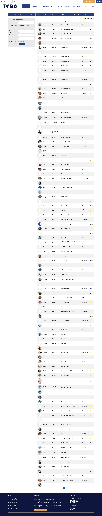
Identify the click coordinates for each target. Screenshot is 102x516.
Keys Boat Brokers (65, 205)
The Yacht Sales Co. (65, 260)
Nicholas (54, 65)
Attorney (84, 93)
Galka (44, 108)
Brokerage (84, 24)
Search (22, 44)
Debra (53, 246)
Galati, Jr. (45, 84)
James (53, 419)
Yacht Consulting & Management (68, 33)
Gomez (44, 325)
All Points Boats (64, 352)
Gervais (44, 219)
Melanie (54, 370)
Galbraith (45, 88)
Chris (53, 112)
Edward (54, 447)
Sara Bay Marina (65, 366)
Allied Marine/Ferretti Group (67, 311)
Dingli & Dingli (64, 93)
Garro (44, 160)
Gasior (44, 173)
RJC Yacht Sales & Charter (67, 29)
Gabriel (54, 343)
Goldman (45, 311)
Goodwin (45, 352)
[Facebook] (1, 1)
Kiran (53, 137)
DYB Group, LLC (65, 214)
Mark (53, 201)
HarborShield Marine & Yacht (67, 160)
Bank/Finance (85, 361)
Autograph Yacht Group (66, 141)
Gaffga (44, 29)
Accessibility (72, 508)
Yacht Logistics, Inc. (65, 320)
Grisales (45, 457)
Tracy (53, 410)
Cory (53, 256)
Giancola (45, 228)
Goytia (44, 375)
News (84, 6)
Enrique (54, 375)
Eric (53, 219)
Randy (53, 325)
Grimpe (44, 447)
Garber (44, 141)
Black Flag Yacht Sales (66, 256)
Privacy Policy (73, 506)
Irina (53, 357)
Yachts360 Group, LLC (66, 42)
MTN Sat (63, 132)
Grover (44, 480)
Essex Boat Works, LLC (66, 38)
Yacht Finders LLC (65, 392)
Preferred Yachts (65, 24)
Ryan (53, 224)
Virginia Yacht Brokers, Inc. (67, 438)
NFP (62, 433)
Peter (53, 274)
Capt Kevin (54, 392)
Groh (44, 466)
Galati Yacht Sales (65, 47)
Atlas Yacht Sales (65, 466)
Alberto (54, 42)
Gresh (44, 433)
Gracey (44, 381)
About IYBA (93, 6)
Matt (53, 164)
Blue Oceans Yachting (66, 117)
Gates (44, 182)
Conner (54, 88)
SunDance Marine (65, 471)
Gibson (44, 237)
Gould (44, 366)
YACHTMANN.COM (65, 169)
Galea (44, 93)
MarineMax (63, 334)
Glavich (44, 284)
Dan (53, 178)
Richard (54, 288)
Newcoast (63, 361)
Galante (44, 42)
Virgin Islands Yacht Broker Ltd (68, 347)
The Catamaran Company (67, 480)
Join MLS (26, 6)
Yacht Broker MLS (47, 6)
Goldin (44, 306)
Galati (44, 47)
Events (67, 6)
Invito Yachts (64, 357)
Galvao (44, 127)
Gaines (44, 38)
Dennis (53, 329)
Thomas (54, 214)
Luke (53, 338)
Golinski (44, 320)
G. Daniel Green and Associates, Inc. (69, 406)
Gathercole (45, 187)
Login (99, 1)
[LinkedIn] (14, 1)
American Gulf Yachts (66, 424)
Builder (83, 297)
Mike (53, 52)
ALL (16, 14)
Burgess (63, 122)
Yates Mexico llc (64, 196)
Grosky (44, 471)
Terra (53, 29)
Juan (53, 146)
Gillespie (45, 256)
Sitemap (71, 509)
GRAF (44, 386)
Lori (53, 242)
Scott (53, 471)
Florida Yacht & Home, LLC (67, 381)
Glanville (45, 279)
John (53, 33)
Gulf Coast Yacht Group (66, 410)
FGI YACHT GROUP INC (66, 484)
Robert (53, 228)
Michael (54, 61)
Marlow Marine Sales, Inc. (67, 219)
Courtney (54, 429)
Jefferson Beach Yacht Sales (67, 269)
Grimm (44, 442)
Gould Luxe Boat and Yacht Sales (68, 370)
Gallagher (45, 112)
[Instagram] (7, 1)
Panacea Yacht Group (66, 224)
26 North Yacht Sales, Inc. (67, 187)
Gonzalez (45, 329)
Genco (44, 205)
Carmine (54, 47)
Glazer (44, 288)
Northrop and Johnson (66, 173)
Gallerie (44, 122)
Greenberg (45, 415)
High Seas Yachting (65, 228)
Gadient (44, 24)
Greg (53, 173)
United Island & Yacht (66, 150)
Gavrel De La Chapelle (46, 196)
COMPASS (76, 6)
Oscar (53, 457)
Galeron (45, 102)
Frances (54, 70)
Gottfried (45, 361)
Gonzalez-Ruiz (46, 347)
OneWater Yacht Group (66, 447)
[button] (40, 510)
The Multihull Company (66, 429)
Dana (53, 127)
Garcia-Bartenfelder (45, 151)
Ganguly (45, 137)
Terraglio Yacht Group (66, 102)
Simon (53, 397)
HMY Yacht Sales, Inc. (66, 237)
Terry (53, 480)
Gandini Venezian (47, 132)
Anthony (54, 97)
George (44, 214)
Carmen (54, 320)
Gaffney (44, 33)
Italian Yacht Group (65, 137)
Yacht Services (85, 150)
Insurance (84, 33)
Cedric (53, 196)
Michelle (54, 24)
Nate (53, 352)
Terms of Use (73, 505)
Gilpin (44, 265)
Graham (45, 397)
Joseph (54, 56)
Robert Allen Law (65, 182)
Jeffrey (53, 475)
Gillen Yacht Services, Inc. (67, 251)
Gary (44, 164)
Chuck (53, 438)
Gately (44, 178)
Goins (44, 302)
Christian (54, 334)
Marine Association (84, 210)
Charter (59, 6)
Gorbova (45, 357)
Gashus (44, 169)
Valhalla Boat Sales (65, 112)
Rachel (53, 182)
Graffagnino (45, 392)
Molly (53, 366)
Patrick (53, 102)
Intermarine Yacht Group (66, 108)
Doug (53, 293)
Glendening (45, 293)
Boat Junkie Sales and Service (68, 284)
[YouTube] (10, 1)
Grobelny (45, 462)
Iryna (53, 108)
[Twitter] (4, 1)
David (53, 401)
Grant (53, 279)
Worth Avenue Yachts (66, 246)
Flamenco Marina (65, 375)
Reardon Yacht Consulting (67, 178)
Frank (53, 484)
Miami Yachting (64, 325)
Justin (53, 302)
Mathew (54, 269)
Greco (44, 401)
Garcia (44, 146)
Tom (53, 433)
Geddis (44, 201)
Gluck (44, 297)
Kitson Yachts (64, 338)
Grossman (45, 475)
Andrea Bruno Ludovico (55, 132)
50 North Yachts (64, 233)
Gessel (44, 224)
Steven (53, 466)
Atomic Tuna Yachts (65, 316)
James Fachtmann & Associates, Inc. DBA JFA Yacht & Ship (70, 242)
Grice (44, 438)
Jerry (53, 265)
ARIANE (54, 386)
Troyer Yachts (64, 274)
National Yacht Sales (65, 88)
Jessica (54, 93)
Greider (44, 429)
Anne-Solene (55, 122)
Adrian (53, 462)
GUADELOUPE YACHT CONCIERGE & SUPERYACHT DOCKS (69, 387)
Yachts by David (64, 401)
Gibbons (45, 233)
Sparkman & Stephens (66, 442)
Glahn (44, 274)
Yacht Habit (63, 155)
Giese (44, 246)
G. (52, 406)
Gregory (45, 424)
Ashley (53, 192)
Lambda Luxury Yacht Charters (68, 415)
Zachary (54, 117)
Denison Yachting (65, 265)
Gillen (44, 251)
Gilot (44, 260)
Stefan (53, 169)
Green (44, 406)
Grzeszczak (45, 484)
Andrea (54, 38)
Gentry (44, 210)
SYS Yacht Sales (65, 146)
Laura (53, 150)
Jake (53, 141)
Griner (44, 452)
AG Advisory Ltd (64, 97)
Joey (53, 361)
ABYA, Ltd (63, 210)
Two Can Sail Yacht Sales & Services (69, 475)
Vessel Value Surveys (66, 201)
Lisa (53, 415)
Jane (53, 210)
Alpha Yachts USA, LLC (66, 297)
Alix (53, 347)
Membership (35, 6)
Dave (53, 251)
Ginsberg (45, 269)
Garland (45, 155)
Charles (54, 155)
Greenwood (45, 419)
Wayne (53, 316)
